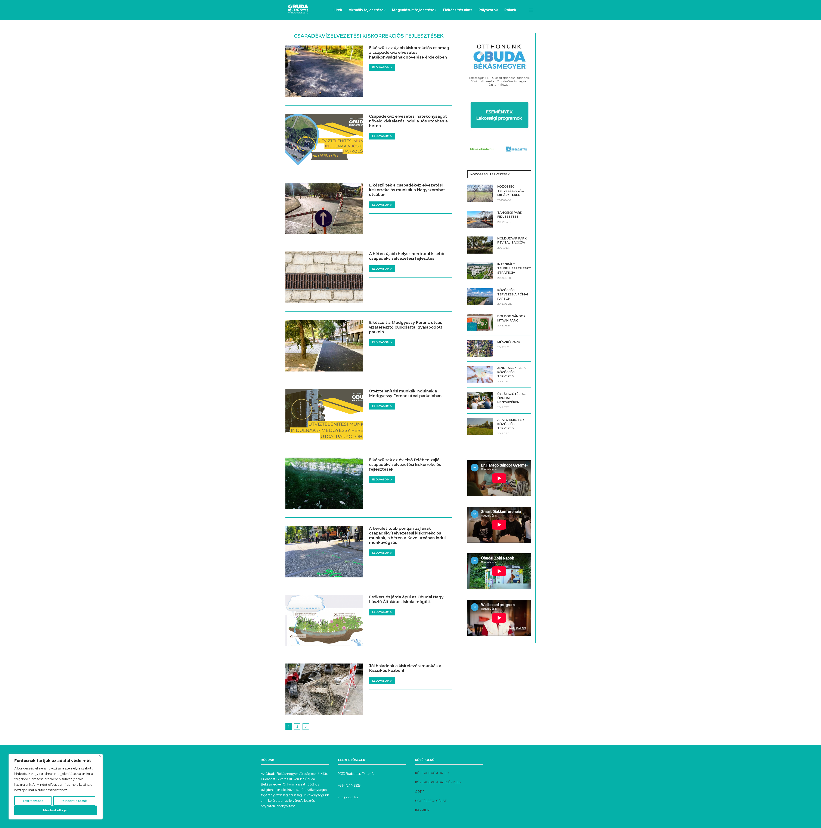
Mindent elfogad (55, 810)
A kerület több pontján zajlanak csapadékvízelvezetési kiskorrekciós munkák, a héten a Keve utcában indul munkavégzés (407, 535)
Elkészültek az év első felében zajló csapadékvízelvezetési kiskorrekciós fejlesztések (405, 465)
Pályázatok (488, 10)
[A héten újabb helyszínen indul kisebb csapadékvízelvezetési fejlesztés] (324, 277)
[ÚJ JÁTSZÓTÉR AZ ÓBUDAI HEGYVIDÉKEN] (480, 400)
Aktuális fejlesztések (367, 10)
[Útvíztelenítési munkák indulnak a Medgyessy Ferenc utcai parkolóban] (324, 414)
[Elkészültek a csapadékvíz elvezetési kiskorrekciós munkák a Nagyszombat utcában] (324, 208)
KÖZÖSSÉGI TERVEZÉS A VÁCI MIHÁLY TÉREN (510, 191)
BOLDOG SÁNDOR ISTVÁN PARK (511, 318)
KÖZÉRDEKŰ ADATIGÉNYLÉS (438, 782)
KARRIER (422, 810)
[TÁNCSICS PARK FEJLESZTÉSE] (480, 219)
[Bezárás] (100, 756)
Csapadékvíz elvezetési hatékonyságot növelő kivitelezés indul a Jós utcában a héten (408, 121)
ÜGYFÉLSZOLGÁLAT (430, 801)
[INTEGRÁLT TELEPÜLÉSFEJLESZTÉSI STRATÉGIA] (480, 270)
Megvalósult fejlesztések (414, 10)
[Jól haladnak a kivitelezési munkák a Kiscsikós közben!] (324, 689)
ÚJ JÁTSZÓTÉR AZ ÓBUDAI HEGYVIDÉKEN (511, 398)
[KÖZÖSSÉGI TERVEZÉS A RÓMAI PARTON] (480, 296)
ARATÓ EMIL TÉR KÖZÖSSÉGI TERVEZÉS (510, 424)
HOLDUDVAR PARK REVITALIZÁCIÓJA (512, 240)
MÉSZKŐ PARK (508, 342)
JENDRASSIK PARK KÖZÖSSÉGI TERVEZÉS (511, 372)
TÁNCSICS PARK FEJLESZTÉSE (509, 215)
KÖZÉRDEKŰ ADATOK (432, 773)
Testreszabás (32, 801)
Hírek (337, 10)
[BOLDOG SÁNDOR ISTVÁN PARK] (480, 322)
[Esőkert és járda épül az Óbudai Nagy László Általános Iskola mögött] (324, 620)
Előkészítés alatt (457, 10)
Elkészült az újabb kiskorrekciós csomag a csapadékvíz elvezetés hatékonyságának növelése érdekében (409, 53)
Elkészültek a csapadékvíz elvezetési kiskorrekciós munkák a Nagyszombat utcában (407, 190)
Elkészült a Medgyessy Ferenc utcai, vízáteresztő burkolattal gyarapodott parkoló (405, 327)
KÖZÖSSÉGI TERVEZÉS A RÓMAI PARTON (512, 294)
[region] (56, 786)
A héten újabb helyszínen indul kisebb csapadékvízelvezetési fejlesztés (406, 256)
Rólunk (510, 10)
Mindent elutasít (74, 801)
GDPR (420, 792)
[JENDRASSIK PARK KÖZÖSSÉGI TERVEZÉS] (480, 374)
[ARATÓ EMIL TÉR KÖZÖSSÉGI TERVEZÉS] (480, 426)
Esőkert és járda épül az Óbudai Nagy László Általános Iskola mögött (406, 599)
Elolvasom (380, 67)
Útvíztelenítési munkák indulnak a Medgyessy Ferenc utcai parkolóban (405, 393)
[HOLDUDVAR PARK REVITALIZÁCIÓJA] (480, 245)
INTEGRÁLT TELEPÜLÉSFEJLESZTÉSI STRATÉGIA (514, 268)
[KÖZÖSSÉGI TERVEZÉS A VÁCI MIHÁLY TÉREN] (480, 193)
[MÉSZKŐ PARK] (480, 348)
